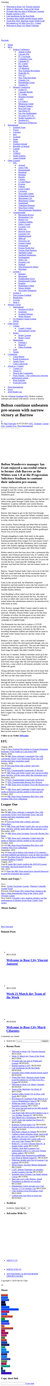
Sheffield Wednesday (27, 255)
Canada (16, 149)
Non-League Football (22, 295)
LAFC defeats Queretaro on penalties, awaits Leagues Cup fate (28, 1170)
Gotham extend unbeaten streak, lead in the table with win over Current (30, 1135)
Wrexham (22, 269)
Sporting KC (23, 120)
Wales (15, 141)
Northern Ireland (20, 144)
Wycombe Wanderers (27, 290)
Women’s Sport (14, 305)
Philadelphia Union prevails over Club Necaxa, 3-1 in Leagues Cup (28, 1187)
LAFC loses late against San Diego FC (28, 1120)
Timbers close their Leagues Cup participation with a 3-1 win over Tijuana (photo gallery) (29, 1150)
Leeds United (24, 189)
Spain (15, 139)
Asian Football (19, 158)
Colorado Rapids (25, 92)
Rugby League (24, 335)
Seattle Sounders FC (27, 118)
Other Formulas (25, 347)
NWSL (16, 321)
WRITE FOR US (13, 1269)
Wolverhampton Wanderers (29, 210)
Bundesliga (18, 297)
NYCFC (22, 75)
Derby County (24, 224)
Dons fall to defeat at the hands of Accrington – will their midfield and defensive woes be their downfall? (25, 853)
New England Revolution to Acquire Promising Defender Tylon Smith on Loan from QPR (24, 750)
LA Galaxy (23, 101)
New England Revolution (29, 71)
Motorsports (18, 340)
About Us (17, 371)
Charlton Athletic (25, 222)
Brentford (22, 172)
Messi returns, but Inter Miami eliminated (29, 1165)
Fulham (21, 186)
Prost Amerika (19, 380)
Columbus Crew (25, 59)
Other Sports (13, 323)
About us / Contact (16, 366)
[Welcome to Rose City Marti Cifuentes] (20, 1019)
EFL (31, 423)
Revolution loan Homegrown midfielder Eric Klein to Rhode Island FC (28, 1156)
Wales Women (24, 316)
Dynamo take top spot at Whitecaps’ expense (25, 11)
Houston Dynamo (25, 97)
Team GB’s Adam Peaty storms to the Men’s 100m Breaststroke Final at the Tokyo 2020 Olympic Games (23, 893)
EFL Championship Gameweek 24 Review (26, 780)
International (13, 125)
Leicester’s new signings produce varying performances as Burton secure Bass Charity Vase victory (24, 900)
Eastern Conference (21, 49)
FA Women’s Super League (24, 319)
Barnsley (22, 274)
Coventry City (24, 227)
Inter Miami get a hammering (24, 1117)
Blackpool (22, 276)
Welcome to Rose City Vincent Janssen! (23, 7)
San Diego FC (24, 111)
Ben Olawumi (10, 423)
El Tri (15, 151)
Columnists (12, 354)
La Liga (16, 300)
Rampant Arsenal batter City (24, 1125)
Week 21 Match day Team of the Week (22, 9)
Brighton (22, 175)
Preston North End (26, 248)
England (37, 423)
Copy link (30, 1383)
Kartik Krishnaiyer (21, 359)
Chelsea (21, 179)
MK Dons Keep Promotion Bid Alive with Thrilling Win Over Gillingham (22, 797)
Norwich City (24, 241)
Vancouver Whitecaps (27, 123)
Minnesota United (25, 104)
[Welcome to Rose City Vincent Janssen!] (20, 952)
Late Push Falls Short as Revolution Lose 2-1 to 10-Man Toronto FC (30, 1114)
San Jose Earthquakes (27, 113)
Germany (17, 132)
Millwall (21, 238)
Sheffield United (25, 253)
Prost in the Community (23, 373)
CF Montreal (23, 68)
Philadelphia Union (26, 82)
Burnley (21, 177)
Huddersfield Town (26, 279)
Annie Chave (18, 361)
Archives (10, 1208)
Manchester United (26, 201)
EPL (15, 163)
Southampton (24, 257)
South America (19, 156)
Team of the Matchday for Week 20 (27, 1089)
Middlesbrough (24, 236)
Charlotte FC (23, 61)
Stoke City (22, 260)
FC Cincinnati (24, 56)
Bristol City (23, 219)
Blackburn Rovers (26, 215)
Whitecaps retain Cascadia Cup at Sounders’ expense (26, 1104)
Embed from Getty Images (10, 428)
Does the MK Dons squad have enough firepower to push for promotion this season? (25, 872)
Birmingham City (25, 217)
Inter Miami (23, 66)
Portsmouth (23, 245)
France (16, 130)
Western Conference (21, 87)
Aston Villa (23, 167)
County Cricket (24, 328)
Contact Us (18, 368)
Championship (19, 212)
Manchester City (25, 198)
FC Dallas (22, 94)
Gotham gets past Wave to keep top (26, 1195)
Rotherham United (26, 286)
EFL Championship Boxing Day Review (25, 782)
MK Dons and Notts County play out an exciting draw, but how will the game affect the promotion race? (24, 774)
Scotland (16, 137)
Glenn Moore (18, 357)
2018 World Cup (15, 392)
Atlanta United (24, 52)
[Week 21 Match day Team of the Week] (20, 986)
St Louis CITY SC (26, 115)
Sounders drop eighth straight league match (24, 18)
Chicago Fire (23, 54)
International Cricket (27, 331)
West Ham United (25, 208)
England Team (19, 127)
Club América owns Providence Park (27, 1191)
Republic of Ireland (21, 146)
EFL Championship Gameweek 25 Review (25, 770)
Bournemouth (24, 170)
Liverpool (22, 191)
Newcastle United (25, 193)
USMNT (17, 153)
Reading (21, 283)
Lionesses (22, 312)
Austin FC (22, 89)
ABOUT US (11, 1260)
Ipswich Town (24, 231)
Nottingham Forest (26, 196)
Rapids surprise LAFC (15, 14)
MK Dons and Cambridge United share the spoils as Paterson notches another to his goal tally (22, 790)
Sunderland (23, 203)
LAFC (21, 99)
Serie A (16, 302)
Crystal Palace (24, 182)
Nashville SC (24, 73)
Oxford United (24, 243)
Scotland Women (25, 314)
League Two (11, 426)
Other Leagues (14, 160)
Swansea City (24, 262)
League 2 (17, 293)
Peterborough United (27, 281)
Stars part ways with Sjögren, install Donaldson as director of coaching (27, 1180)
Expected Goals (19, 383)
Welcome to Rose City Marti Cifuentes (22, 25)
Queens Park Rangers (27, 250)
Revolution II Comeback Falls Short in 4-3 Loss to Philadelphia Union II (30, 1100)
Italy (15, 134)
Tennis (16, 352)
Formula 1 (22, 342)
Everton (21, 184)
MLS (10, 47)
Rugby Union (24, 338)
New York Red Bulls (27, 78)
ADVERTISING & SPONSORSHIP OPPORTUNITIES (22, 1275)
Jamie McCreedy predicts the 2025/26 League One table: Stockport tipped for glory (24, 865)
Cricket (16, 326)
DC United (23, 63)
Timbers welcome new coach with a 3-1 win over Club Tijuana (28, 1140)
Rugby (16, 333)
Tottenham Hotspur (26, 205)
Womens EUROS (25, 309)
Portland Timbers (25, 106)
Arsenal (21, 165)
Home (10, 45)
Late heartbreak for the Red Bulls (20, 16)
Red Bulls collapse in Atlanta (24, 1132)
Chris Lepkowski (20, 364)
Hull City (22, 229)
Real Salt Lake (24, 108)
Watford (21, 264)
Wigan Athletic (24, 288)
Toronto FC (23, 85)
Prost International (15, 387)
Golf (15, 349)
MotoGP (22, 345)
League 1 (17, 271)
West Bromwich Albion (28, 267)
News (10, 389)
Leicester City (24, 234)
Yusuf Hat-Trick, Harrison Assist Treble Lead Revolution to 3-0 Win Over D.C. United (25, 22)
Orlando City (23, 80)
